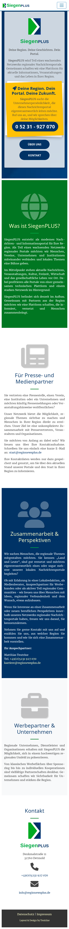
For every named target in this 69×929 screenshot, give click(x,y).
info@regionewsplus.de (34, 892)
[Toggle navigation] (61, 5)
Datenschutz (25, 914)
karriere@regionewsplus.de (22, 662)
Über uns (34, 144)
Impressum (44, 914)
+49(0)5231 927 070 (23, 658)
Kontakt (34, 155)
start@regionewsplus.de (25, 452)
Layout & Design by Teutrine (35, 920)
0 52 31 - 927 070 (35, 126)
